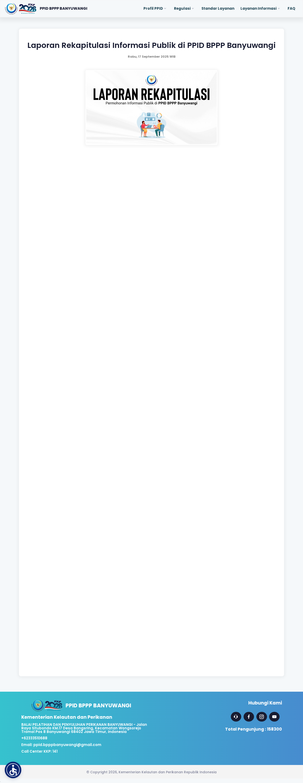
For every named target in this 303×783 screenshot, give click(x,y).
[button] (13, 770)
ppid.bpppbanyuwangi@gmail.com (67, 744)
